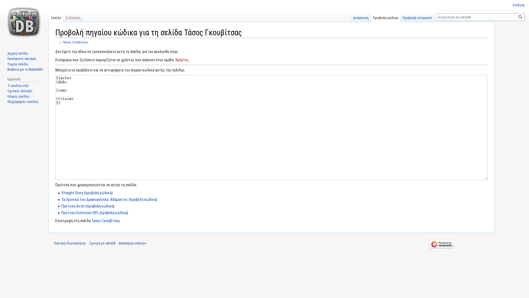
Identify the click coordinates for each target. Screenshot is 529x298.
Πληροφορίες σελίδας (23, 102)
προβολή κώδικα (98, 193)
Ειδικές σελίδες (18, 97)
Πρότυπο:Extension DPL (80, 213)
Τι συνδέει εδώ (18, 86)
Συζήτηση (73, 18)
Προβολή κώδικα (385, 18)
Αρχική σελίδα (17, 53)
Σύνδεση (518, 5)
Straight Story (72, 193)
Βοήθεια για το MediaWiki (25, 69)
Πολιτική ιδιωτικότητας (70, 243)
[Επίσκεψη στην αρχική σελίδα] (24, 22)
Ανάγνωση (361, 18)
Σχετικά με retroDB (102, 243)
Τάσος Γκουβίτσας (75, 42)
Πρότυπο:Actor (73, 206)
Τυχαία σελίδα (17, 64)
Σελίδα (56, 18)
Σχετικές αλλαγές (20, 91)
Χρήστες (182, 60)
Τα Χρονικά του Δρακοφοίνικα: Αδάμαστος (94, 199)
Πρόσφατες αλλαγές (21, 59)
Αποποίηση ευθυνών (132, 243)
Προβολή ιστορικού (417, 18)
